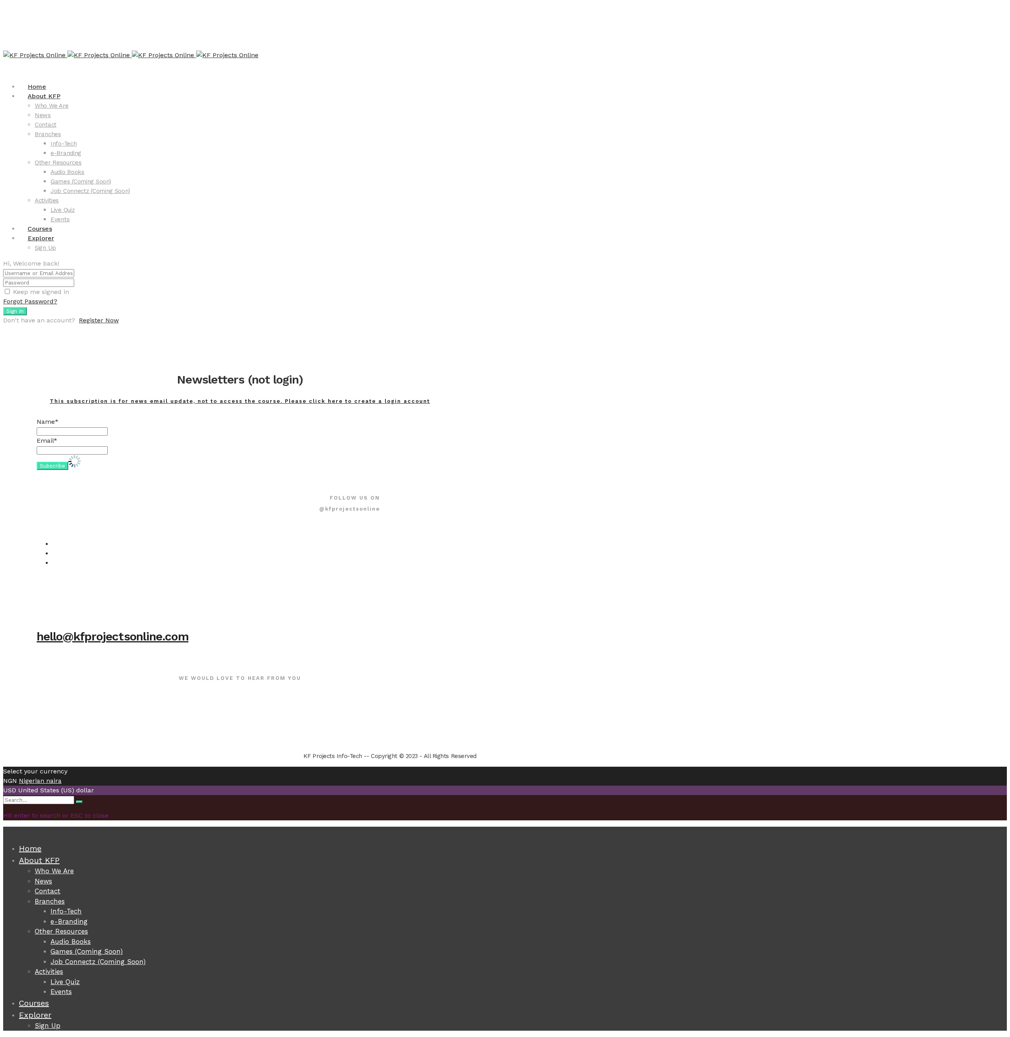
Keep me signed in (41, 292)
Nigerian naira (40, 780)
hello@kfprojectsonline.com (113, 636)
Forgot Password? (30, 301)
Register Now (99, 320)
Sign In (15, 311)
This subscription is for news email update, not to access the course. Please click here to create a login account (240, 401)
